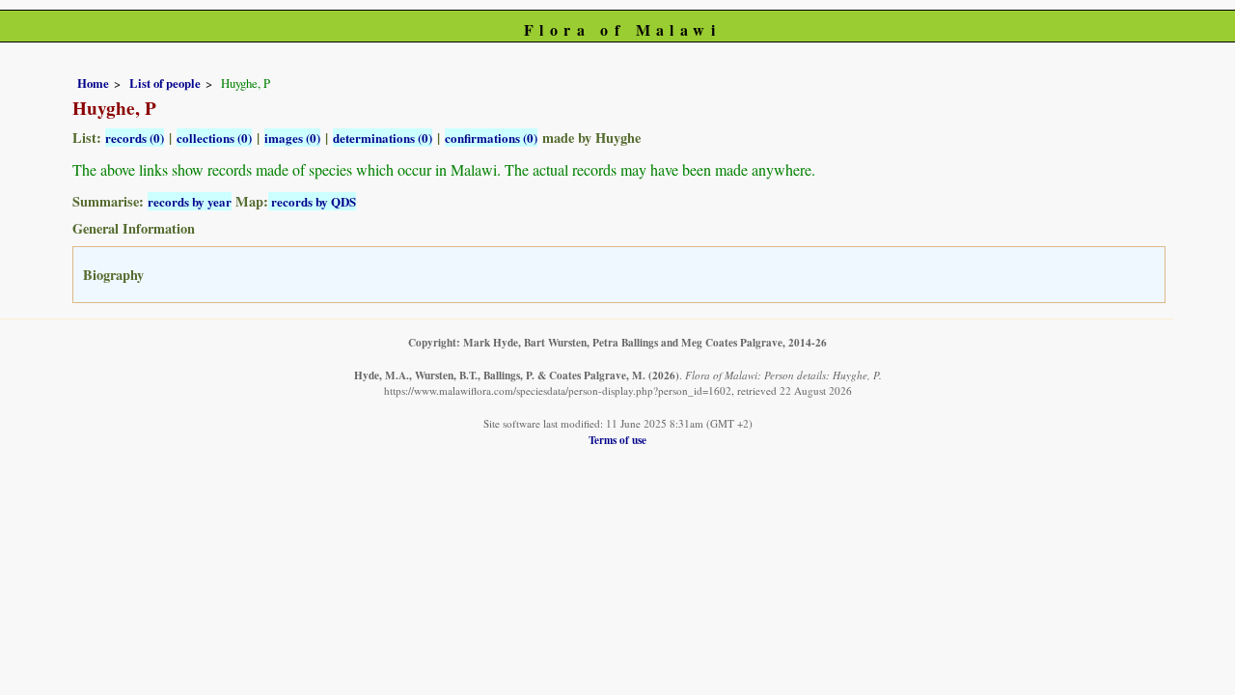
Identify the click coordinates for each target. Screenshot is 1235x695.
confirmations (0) (491, 137)
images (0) (292, 137)
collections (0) (214, 137)
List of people (165, 83)
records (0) (134, 137)
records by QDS (312, 201)
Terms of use (617, 439)
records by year (190, 201)
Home (93, 83)
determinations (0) (382, 137)
